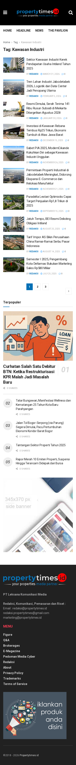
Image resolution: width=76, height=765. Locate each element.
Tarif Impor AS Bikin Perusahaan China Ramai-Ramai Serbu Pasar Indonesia (47, 241)
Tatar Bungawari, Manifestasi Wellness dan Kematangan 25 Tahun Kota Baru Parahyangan (43, 404)
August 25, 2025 (51, 229)
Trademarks (12, 678)
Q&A (6, 640)
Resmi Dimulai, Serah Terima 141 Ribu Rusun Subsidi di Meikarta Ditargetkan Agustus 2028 (48, 108)
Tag (16, 42)
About (7, 667)
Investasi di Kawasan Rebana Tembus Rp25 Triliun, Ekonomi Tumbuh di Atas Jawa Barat (46, 130)
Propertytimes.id (29, 755)
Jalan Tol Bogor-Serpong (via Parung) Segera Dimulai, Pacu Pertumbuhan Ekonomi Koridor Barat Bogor (40, 427)
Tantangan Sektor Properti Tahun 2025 (41, 445)
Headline (23, 30)
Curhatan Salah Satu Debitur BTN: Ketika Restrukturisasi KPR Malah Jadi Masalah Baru (29, 374)
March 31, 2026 (51, 74)
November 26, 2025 (53, 162)
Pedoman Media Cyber (19, 656)
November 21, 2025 (53, 189)
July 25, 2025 (49, 273)
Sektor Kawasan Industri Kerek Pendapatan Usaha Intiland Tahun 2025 (48, 64)
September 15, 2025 (53, 211)
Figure (7, 634)
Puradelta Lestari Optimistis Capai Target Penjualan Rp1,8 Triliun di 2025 (48, 201)
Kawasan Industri (31, 42)
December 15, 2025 (52, 140)
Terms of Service (15, 684)
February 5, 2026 (51, 96)
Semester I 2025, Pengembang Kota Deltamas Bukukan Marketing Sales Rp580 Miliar (49, 263)
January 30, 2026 (51, 118)
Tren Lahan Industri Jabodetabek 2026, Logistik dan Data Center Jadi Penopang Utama (48, 86)
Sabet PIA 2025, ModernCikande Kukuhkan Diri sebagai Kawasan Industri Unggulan (47, 152)
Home (7, 30)
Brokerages (11, 645)
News (39, 30)
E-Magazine (11, 651)
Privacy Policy (13, 673)
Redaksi (33, 74)
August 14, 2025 (51, 251)
